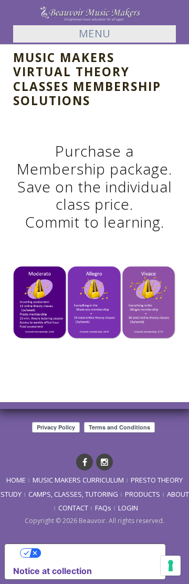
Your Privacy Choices (95, 553)
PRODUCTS (142, 494)
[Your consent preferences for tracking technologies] (171, 566)
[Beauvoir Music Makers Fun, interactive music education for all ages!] (94, 12)
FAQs (103, 508)
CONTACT (73, 508)
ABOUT (178, 494)
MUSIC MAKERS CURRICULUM (78, 480)
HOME (16, 480)
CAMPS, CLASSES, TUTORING (73, 494)
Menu (95, 33)
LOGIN (128, 508)
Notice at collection (52, 571)
